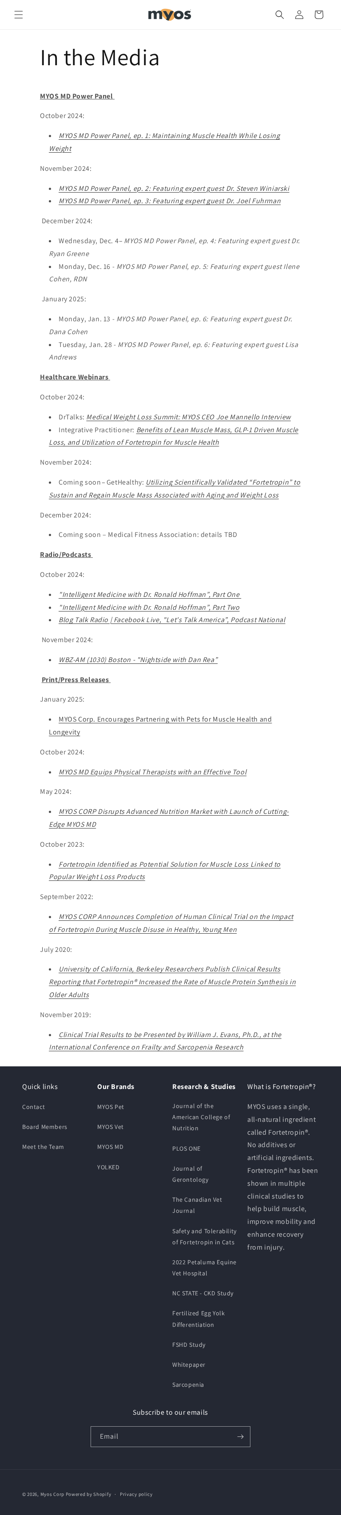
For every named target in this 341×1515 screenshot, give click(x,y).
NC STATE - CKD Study (203, 1293)
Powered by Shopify (88, 1494)
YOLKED (108, 1167)
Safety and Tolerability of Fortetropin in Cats (204, 1236)
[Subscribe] (240, 1436)
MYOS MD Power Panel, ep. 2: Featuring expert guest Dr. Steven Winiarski (174, 188)
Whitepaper (189, 1365)
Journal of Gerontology (190, 1174)
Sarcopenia (188, 1385)
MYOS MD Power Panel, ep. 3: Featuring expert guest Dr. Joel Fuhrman (170, 200)
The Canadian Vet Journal (197, 1205)
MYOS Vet (110, 1127)
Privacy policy (136, 1494)
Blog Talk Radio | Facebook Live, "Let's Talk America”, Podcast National (172, 619)
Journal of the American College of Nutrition (201, 1117)
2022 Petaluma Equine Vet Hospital (204, 1267)
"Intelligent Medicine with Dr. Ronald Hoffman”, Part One (150, 594)
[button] (18, 14)
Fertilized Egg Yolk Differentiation (198, 1318)
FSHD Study (189, 1345)
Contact (33, 1107)
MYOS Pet (110, 1107)
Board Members (44, 1127)
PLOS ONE (186, 1148)
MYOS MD (110, 1147)
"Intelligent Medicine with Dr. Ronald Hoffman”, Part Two (149, 607)
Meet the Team (43, 1147)
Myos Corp (52, 1494)
